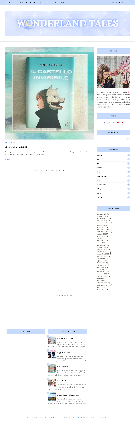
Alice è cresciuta (62, 367)
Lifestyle (44, 3)
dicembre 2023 (102, 252)
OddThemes (81, 417)
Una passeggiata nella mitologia (68, 395)
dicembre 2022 (102, 278)
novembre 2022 (103, 280)
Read (7, 159)
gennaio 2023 (102, 276)
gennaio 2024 (102, 249)
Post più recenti (42, 170)
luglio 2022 (101, 289)
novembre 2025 (103, 218)
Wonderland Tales (53, 417)
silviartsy (102, 417)
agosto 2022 (102, 287)
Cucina (99, 159)
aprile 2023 (101, 269)
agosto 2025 (102, 225)
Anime (99, 155)
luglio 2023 (101, 263)
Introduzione (102, 176)
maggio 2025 (102, 229)
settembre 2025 (103, 223)
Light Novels (101, 184)
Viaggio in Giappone (63, 353)
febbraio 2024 (102, 247)
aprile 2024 (101, 243)
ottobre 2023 (102, 256)
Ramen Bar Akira (62, 381)
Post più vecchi (58, 170)
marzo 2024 (101, 245)
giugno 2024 (101, 238)
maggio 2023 (102, 267)
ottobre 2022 (102, 283)
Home (9, 3)
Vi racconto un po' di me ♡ (66, 338)
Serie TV (100, 193)
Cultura (99, 163)
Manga (99, 189)
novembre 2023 (103, 254)
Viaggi (99, 197)
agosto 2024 (102, 234)
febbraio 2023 (102, 274)
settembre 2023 (103, 258)
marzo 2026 (101, 214)
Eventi (99, 168)
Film (98, 172)
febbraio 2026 (102, 216)
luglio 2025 (101, 227)
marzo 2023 (101, 272)
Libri (6, 142)
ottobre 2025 (102, 221)
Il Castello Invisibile (16, 147)
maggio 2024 (102, 240)
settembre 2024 (103, 232)
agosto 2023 (102, 260)
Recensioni (30, 3)
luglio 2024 (101, 236)
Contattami (58, 3)
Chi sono (19, 3)
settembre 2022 (103, 285)
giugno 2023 (101, 265)
